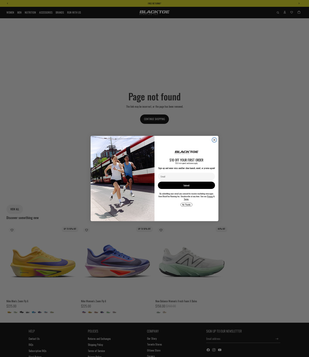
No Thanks (186, 204)
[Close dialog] (214, 139)
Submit (186, 185)
